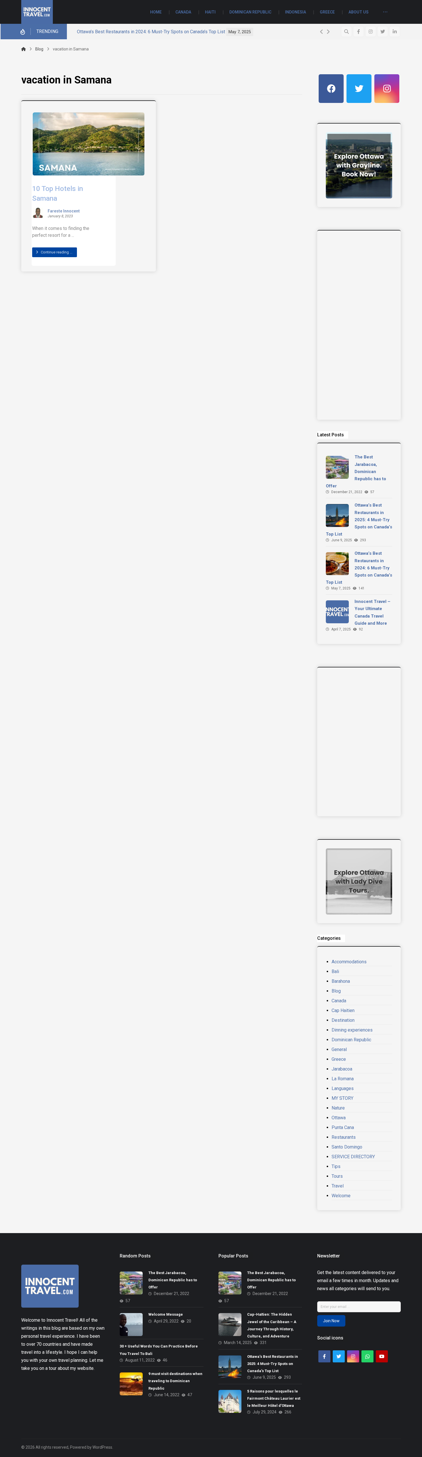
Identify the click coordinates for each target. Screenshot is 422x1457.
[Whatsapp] (367, 1356)
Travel (338, 1186)
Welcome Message (166, 1314)
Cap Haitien (343, 1010)
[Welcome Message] (131, 1324)
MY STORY (342, 1098)
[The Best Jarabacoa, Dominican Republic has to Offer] (337, 467)
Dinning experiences (352, 1030)
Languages (343, 1088)
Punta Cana (343, 1127)
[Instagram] (370, 31)
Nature (338, 1108)
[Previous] (322, 32)
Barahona (341, 981)
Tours (337, 1176)
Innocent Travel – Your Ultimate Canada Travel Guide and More (181, 31)
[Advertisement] (359, 325)
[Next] (328, 32)
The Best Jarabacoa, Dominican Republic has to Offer (356, 471)
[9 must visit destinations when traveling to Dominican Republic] (131, 1383)
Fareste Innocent (64, 211)
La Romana (343, 1078)
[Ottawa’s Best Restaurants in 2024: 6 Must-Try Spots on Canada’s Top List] (337, 563)
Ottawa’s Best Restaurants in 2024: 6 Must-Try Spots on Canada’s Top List (359, 568)
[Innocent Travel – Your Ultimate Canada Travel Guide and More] (337, 611)
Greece (339, 1059)
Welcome (341, 1195)
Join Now (331, 1321)
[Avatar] (38, 212)
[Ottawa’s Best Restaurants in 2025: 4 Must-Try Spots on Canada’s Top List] (337, 515)
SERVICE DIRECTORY (353, 1156)
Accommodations (349, 961)
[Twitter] (382, 31)
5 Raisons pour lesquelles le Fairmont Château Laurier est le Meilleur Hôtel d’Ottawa (273, 1398)
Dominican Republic (351, 1039)
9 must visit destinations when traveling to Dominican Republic (175, 1381)
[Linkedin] (394, 31)
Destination (343, 1020)
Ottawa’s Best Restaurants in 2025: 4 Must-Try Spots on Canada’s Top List (359, 520)
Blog (336, 991)
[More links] (385, 12)
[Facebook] (358, 31)
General (339, 1049)
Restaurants (344, 1137)
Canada (339, 1000)
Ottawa (339, 1117)
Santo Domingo (347, 1147)
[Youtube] (382, 1356)
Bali (335, 971)
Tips (336, 1166)
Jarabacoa (342, 1069)
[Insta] (386, 88)
